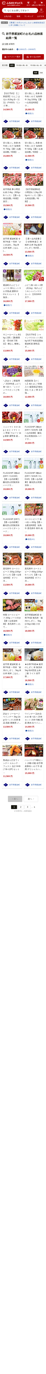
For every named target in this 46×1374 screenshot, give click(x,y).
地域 (18, 16)
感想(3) (9, 635)
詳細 (41, 73)
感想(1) (30, 113)
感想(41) (31, 539)
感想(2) (9, 209)
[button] (41, 11)
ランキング (28, 16)
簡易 (35, 73)
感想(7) (9, 305)
